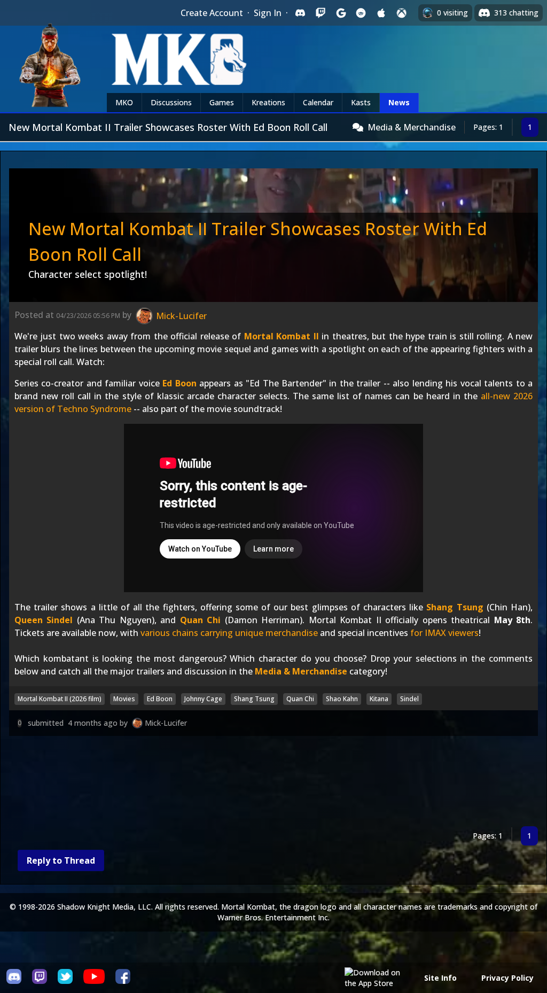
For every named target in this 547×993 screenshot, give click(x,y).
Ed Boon (179, 383)
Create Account (212, 13)
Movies (124, 698)
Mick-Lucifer (166, 723)
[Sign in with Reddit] (361, 13)
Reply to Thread (61, 860)
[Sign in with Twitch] (320, 13)
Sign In (268, 13)
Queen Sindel (43, 620)
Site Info (440, 978)
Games (221, 102)
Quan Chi (200, 620)
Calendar (318, 102)
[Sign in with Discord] (300, 13)
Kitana (379, 698)
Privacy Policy (507, 978)
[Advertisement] (273, 783)
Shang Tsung (454, 607)
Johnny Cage (203, 698)
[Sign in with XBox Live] (402, 13)
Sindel (409, 698)
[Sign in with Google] (341, 13)
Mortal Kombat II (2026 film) (59, 698)
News (399, 102)
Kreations (268, 102)
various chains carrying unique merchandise (229, 633)
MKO (124, 102)
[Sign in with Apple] (381, 13)
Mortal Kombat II (281, 336)
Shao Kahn (342, 698)
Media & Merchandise (412, 127)
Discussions (171, 102)
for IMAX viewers (444, 633)
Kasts (361, 102)
